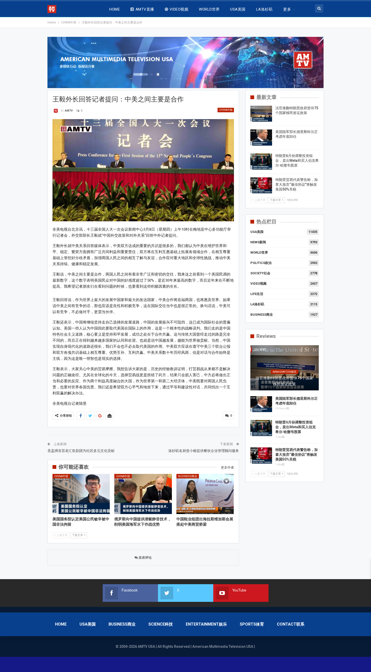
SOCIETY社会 (260, 273)
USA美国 (237, 9)
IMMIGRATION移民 (285, 371)
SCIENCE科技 (160, 624)
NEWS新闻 (258, 242)
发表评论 (145, 557)
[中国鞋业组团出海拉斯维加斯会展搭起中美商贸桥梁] (205, 494)
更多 (287, 9)
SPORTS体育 (252, 624)
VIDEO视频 (179, 9)
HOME (114, 9)
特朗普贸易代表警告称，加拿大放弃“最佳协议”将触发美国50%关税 (296, 184)
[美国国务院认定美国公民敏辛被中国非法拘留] (81, 494)
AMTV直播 (145, 9)
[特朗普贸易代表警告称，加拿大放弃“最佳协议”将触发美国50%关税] (261, 185)
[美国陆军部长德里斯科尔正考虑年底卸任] (261, 137)
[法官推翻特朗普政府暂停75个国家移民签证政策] (261, 114)
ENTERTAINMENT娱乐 (206, 624)
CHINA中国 (225, 110)
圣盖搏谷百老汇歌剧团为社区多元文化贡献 (81, 451)
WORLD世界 (209, 9)
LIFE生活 (256, 294)
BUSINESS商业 (187, 476)
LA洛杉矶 (264, 9)
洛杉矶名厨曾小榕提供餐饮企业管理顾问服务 (203, 451)
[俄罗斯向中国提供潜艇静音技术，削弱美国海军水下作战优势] (143, 494)
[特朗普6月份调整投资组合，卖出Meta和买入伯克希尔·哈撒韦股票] (261, 161)
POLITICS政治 (261, 263)
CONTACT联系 (290, 624)
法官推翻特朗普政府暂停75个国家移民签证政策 (284, 381)
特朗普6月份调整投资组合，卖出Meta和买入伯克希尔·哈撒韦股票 (297, 160)
